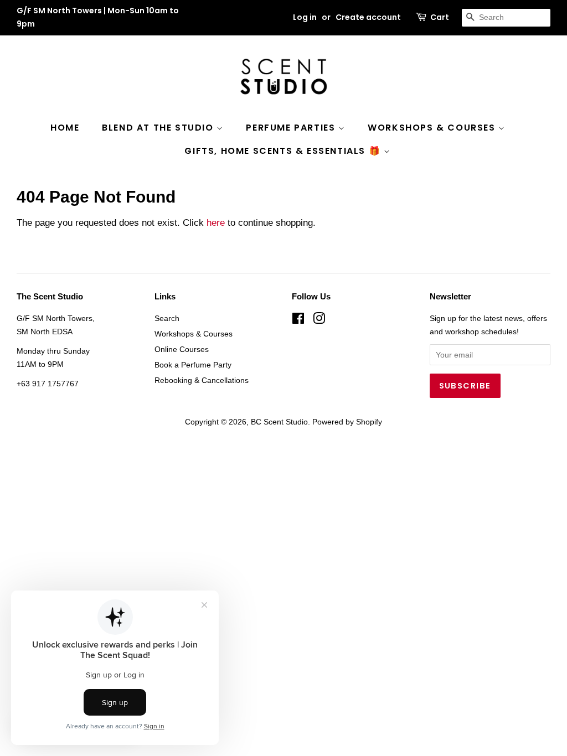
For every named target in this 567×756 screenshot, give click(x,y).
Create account (368, 17)
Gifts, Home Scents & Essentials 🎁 (283, 150)
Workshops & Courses (433, 127)
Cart (439, 17)
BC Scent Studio (279, 421)
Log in (305, 17)
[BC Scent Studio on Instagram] (319, 320)
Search (166, 318)
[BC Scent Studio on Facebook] (298, 320)
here (216, 223)
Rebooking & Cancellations (201, 380)
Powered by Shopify (347, 421)
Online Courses (181, 349)
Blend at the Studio (159, 127)
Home (64, 127)
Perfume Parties (292, 127)
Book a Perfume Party (192, 364)
